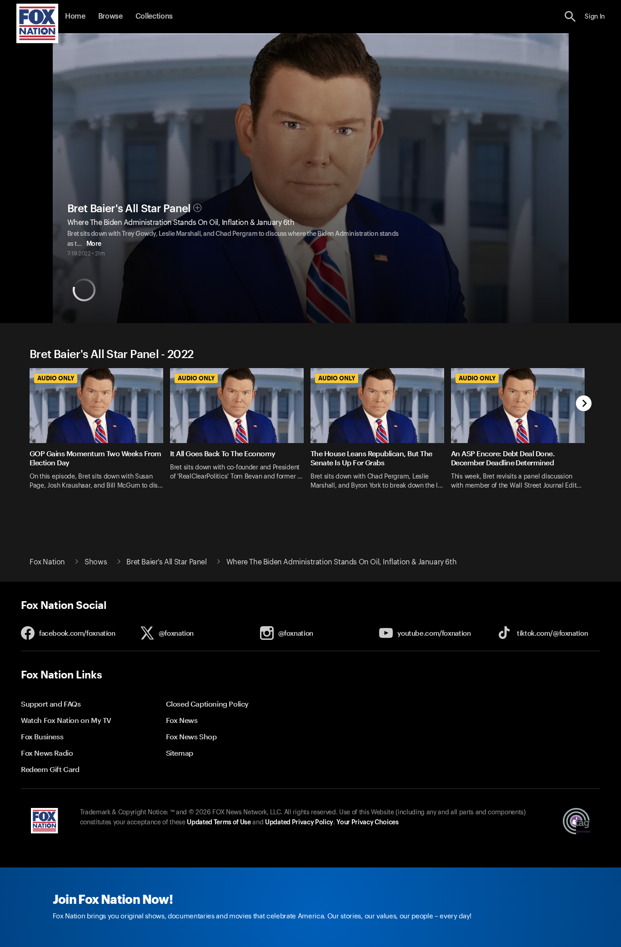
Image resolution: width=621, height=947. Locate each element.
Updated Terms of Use (218, 822)
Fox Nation (47, 562)
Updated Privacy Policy (299, 822)
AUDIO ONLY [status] (55, 378)
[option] (100, 439)
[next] (584, 404)
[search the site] (570, 16)
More (93, 244)
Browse (110, 16)
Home (75, 16)
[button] (570, 16)
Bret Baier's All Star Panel (129, 208)
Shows (96, 562)
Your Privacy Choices (367, 822)
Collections (154, 16)
